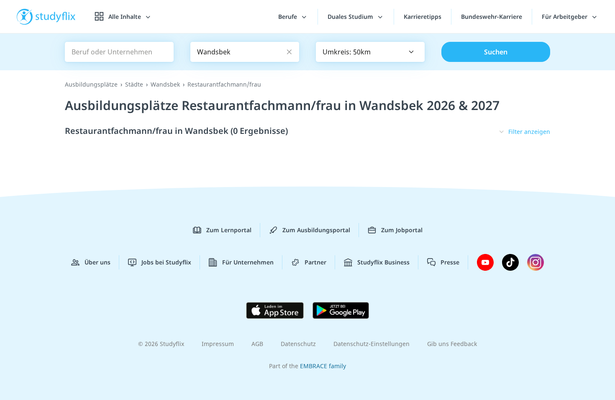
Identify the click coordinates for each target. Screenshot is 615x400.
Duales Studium (351, 17)
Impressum (218, 344)
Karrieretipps (422, 17)
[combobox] (370, 52)
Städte (134, 84)
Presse (450, 262)
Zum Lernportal (228, 230)
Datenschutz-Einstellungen (371, 344)
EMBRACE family (323, 366)
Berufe (288, 17)
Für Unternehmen (248, 262)
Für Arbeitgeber (565, 17)
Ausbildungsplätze (91, 84)
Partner (315, 262)
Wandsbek (165, 84)
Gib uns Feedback (452, 344)
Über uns (97, 262)
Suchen (495, 51)
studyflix (56, 16)
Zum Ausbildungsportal (316, 230)
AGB (257, 344)
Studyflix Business (383, 262)
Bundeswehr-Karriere (491, 17)
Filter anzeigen (529, 132)
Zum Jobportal (402, 230)
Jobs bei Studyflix (166, 262)
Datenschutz (298, 344)
